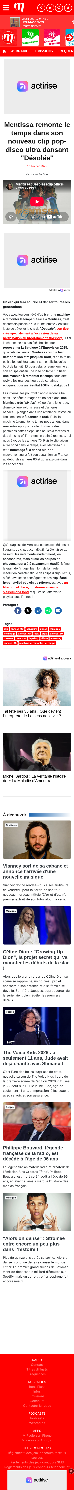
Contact (37, 1365)
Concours (37, 1401)
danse (43, 628)
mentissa (21, 638)
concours (31, 628)
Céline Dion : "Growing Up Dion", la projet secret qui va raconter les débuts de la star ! (36, 960)
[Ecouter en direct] (50, 8)
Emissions (44, 51)
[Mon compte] (68, 8)
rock (36, 633)
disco (44, 638)
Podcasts (37, 1418)
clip (6, 628)
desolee (8, 638)
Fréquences (37, 1374)
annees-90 (17, 628)
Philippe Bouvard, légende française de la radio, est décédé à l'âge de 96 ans (33, 1153)
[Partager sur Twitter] (27, 613)
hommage (9, 633)
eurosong (56, 638)
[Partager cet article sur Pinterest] (37, 613)
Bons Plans (37, 1387)
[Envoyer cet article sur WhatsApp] (47, 613)
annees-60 (10, 643)
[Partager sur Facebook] (17, 613)
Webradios (21, 51)
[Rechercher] (59, 8)
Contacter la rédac (37, 1406)
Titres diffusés (37, 1369)
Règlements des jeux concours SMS (37, 1462)
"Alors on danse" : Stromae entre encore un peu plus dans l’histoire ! (34, 1244)
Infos (37, 1391)
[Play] (5, 34)
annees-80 (56, 633)
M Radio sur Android (37, 1440)
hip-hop (33, 638)
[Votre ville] (41, 8)
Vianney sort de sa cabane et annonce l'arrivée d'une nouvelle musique (35, 871)
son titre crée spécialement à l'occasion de (36, 333)
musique (55, 628)
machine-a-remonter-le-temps (37, 643)
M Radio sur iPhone (37, 1435)
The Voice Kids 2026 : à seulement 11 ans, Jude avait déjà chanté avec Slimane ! (35, 1058)
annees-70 (24, 633)
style (44, 633)
